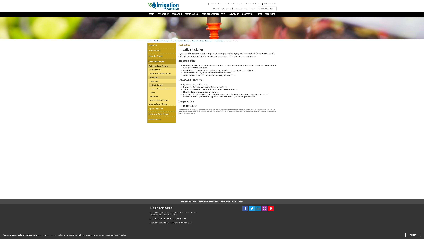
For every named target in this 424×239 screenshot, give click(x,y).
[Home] (163, 5)
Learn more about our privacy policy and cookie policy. (103, 235)
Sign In (216, 9)
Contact (169, 218)
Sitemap (160, 218)
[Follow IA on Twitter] (252, 208)
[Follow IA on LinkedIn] (258, 208)
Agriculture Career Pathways (202, 41)
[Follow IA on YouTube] (271, 208)
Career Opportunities (182, 41)
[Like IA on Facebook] (245, 208)
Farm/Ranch (219, 41)
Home (149, 41)
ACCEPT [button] (413, 235)
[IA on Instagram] (264, 208)
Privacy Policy (180, 218)
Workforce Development (163, 41)
